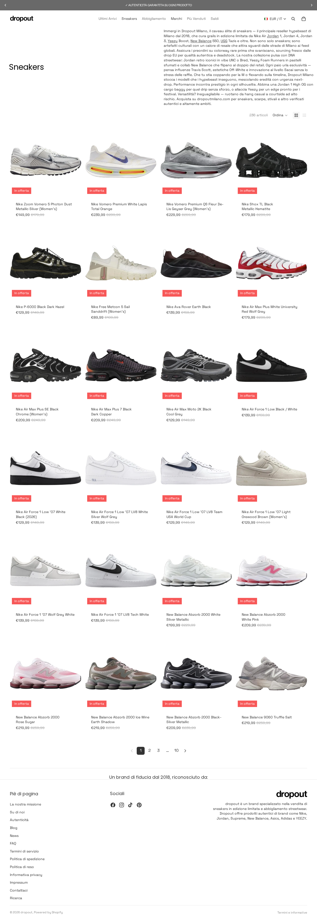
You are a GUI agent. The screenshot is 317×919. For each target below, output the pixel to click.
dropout (26, 912)
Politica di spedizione (27, 859)
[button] (280, 115)
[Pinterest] (139, 805)
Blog (13, 827)
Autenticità (19, 820)
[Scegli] (73, 188)
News (14, 835)
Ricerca (16, 898)
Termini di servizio (24, 851)
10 (176, 750)
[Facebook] (113, 805)
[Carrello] (303, 18)
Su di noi (17, 812)
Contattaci (18, 890)
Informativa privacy (26, 874)
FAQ (13, 843)
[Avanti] (185, 750)
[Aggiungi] (148, 290)
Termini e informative (292, 913)
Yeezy (173, 41)
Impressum (19, 882)
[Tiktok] (130, 805)
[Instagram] (122, 805)
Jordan (273, 36)
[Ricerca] (293, 18)
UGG (224, 41)
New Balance (200, 41)
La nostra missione (25, 804)
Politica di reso (22, 867)
